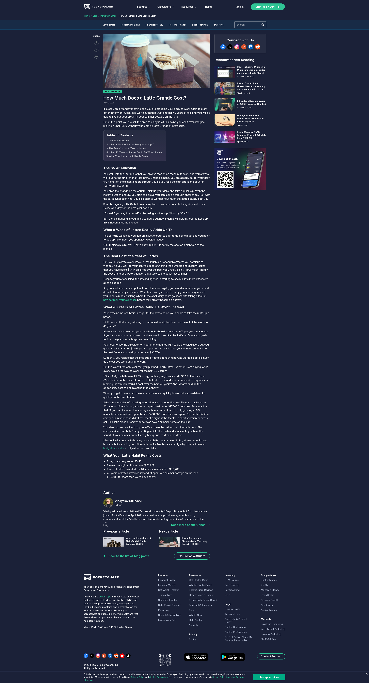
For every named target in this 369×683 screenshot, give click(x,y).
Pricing (208, 6)
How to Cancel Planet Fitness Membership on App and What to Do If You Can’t (251, 86)
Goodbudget (267, 605)
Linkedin (96, 56)
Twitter (96, 49)
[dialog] (184, 677)
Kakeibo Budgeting (271, 634)
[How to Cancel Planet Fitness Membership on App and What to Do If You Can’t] (224, 88)
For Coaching (232, 589)
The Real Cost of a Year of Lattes (127, 148)
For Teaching (232, 585)
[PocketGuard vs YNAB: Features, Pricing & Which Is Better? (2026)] (224, 137)
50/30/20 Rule (268, 639)
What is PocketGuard (200, 585)
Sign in (240, 6)
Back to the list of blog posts (129, 556)
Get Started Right (198, 580)
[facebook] (223, 46)
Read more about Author (188, 525)
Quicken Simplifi (269, 600)
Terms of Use (232, 614)
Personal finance (108, 16)
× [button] (366, 674)
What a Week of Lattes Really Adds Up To (132, 144)
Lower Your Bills (167, 620)
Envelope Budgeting (272, 624)
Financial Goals (166, 580)
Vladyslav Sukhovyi (128, 501)
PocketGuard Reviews (201, 589)
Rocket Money (269, 580)
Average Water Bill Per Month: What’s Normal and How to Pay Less (250, 118)
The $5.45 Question (119, 140)
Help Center (195, 620)
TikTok (128, 655)
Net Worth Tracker (168, 589)
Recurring (163, 610)
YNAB (264, 585)
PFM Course (232, 580)
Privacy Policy (232, 609)
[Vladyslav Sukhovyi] (108, 503)
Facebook (96, 42)
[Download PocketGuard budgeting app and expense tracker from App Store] (196, 658)
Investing (219, 25)
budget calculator (113, 448)
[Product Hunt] (243, 46)
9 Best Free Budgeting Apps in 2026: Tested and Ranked (251, 102)
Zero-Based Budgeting (273, 629)
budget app (105, 596)
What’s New (195, 615)
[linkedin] (105, 524)
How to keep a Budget (201, 595)
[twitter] (229, 46)
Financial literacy (154, 25)
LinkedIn (110, 655)
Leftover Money (167, 585)
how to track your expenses (120, 299)
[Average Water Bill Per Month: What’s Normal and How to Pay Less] (224, 120)
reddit (116, 655)
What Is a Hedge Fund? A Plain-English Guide (138, 539)
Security (193, 625)
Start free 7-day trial (268, 6)
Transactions (165, 595)
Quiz (227, 595)
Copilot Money (269, 610)
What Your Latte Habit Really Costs (128, 156)
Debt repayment (200, 25)
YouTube (122, 655)
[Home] (98, 6)
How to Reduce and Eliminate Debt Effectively (194, 539)
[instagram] (236, 46)
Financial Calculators (200, 605)
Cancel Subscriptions (169, 615)
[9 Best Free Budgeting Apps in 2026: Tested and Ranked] (224, 104)
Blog (95, 16)
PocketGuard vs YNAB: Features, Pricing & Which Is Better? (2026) (251, 135)
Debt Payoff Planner (169, 605)
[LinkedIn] (250, 46)
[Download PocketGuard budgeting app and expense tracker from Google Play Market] (233, 658)
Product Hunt (104, 655)
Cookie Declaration (235, 627)
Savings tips (109, 25)
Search (262, 24)
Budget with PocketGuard (203, 600)
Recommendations (130, 25)
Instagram (98, 655)
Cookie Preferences (236, 632)
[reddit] (257, 46)
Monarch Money (270, 589)
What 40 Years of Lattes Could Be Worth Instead (136, 152)
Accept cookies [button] (269, 677)
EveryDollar (267, 595)
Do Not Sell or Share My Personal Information (238, 639)
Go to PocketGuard (192, 556)
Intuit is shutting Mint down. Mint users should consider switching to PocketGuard (251, 70)
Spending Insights (167, 600)
